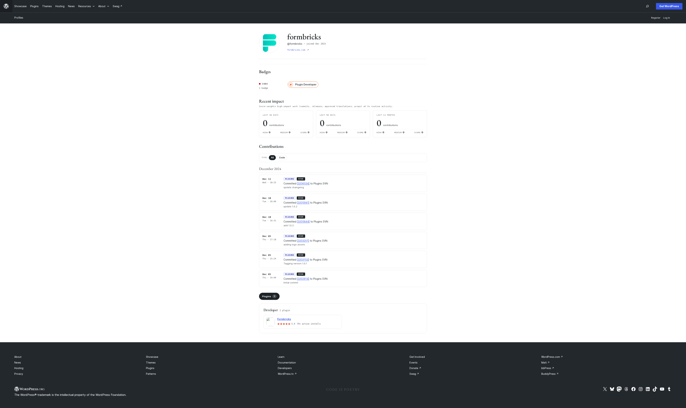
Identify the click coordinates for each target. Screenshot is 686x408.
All (272, 157)
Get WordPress (669, 6)
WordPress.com (552, 356)
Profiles (18, 17)
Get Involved (417, 356)
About (17, 356)
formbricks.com (297, 50)
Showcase (152, 356)
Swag (414, 373)
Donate (415, 368)
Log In (666, 17)
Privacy (18, 373)
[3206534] (303, 183)
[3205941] (303, 202)
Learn (281, 356)
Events (413, 362)
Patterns (151, 373)
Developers (285, 368)
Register (655, 17)
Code (282, 157)
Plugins (268, 296)
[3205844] (303, 221)
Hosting (18, 368)
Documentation (287, 362)
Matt (545, 362)
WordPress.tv (287, 373)
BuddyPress (550, 373)
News (17, 362)
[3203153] (303, 259)
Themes (151, 362)
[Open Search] (647, 6)
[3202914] (303, 278)
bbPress (547, 368)
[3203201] (303, 240)
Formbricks (284, 319)
